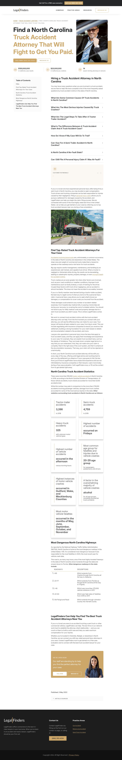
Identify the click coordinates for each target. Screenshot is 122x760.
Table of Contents (23, 80)
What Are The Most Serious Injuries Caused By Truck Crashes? (75, 108)
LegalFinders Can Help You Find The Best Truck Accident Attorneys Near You (27, 106)
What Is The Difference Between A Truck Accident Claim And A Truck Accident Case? (73, 127)
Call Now (25, 60)
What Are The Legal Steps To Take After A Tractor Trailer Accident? (73, 118)
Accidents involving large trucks (62, 257)
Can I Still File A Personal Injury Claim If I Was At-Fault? (75, 159)
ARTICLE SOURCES (61, 698)
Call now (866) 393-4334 (73, 3)
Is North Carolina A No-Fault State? (67, 152)
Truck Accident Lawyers (28, 21)
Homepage (60, 10)
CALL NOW (60, 673)
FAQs (17, 84)
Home (15, 21)
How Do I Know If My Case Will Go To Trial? (70, 136)
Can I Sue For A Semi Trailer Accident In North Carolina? (71, 144)
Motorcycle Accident (79, 729)
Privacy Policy (74, 755)
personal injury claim (83, 196)
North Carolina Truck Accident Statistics (26, 94)
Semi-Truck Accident (79, 732)
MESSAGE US (74, 673)
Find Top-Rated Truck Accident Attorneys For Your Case (26, 88)
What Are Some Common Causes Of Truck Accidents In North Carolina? (75, 99)
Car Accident (77, 725)
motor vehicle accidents (81, 376)
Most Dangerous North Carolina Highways (26, 99)
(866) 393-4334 (58, 738)
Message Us (102, 10)
